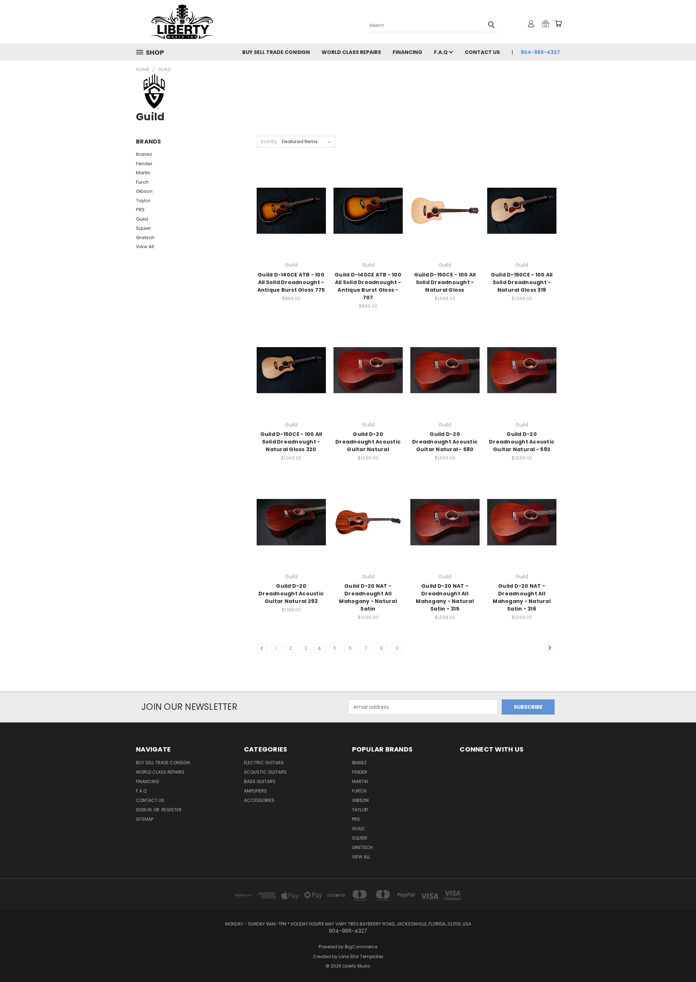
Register (171, 810)
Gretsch (145, 237)
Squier (143, 228)
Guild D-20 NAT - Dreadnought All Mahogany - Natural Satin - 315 (445, 597)
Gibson (144, 191)
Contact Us (482, 52)
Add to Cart (368, 535)
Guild (142, 219)
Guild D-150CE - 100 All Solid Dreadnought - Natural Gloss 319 (522, 282)
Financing (407, 52)
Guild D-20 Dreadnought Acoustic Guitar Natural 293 (291, 593)
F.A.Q (441, 52)
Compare (288, 216)
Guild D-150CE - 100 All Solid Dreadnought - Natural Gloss (445, 282)
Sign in (144, 810)
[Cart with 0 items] (558, 23)
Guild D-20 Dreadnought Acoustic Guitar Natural (368, 441)
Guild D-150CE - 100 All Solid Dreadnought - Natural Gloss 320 (291, 441)
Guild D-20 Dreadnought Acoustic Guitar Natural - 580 (444, 441)
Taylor (143, 200)
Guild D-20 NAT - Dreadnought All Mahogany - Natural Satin (368, 597)
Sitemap (144, 819)
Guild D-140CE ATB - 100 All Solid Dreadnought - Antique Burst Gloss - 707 (368, 286)
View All (145, 246)
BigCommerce (361, 947)
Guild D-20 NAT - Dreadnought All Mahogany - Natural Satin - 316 (522, 597)
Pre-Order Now (444, 223)
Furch (142, 182)
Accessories (259, 800)
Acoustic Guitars (265, 772)
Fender (144, 163)
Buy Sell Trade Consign (276, 52)
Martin (143, 172)
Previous (677, 959)
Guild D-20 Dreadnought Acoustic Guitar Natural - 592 (521, 441)
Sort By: (269, 141)
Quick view (291, 202)
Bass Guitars (260, 781)
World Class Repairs (351, 52)
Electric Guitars (264, 763)
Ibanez (144, 154)
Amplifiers (255, 791)
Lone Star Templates (361, 956)
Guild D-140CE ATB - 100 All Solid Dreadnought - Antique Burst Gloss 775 (291, 282)
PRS (140, 209)
